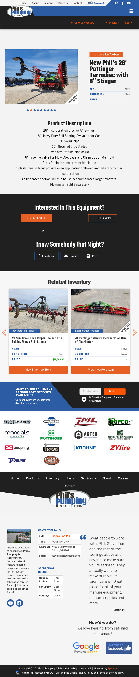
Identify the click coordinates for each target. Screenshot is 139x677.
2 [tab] (31, 110)
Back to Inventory (84, 22)
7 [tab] (48, 110)
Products (32, 478)
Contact (77, 3)
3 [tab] (34, 110)
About (35, 3)
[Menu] (131, 11)
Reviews (48, 3)
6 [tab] (44, 110)
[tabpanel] (41, 76)
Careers (63, 3)
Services (87, 478)
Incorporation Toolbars (106, 54)
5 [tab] (41, 110)
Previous (114, 22)
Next (126, 22)
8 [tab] (51, 110)
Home (23, 3)
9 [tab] (55, 110)
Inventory (52, 478)
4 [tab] (38, 110)
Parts (70, 478)
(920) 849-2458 (61, 536)
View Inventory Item (38, 369)
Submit (110, 391)
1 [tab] (27, 110)
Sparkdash (113, 668)
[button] (96, 478)
